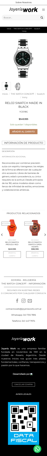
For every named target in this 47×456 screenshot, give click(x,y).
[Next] (41, 58)
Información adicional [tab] (14, 157)
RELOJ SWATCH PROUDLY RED (12, 243)
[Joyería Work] (23, 9)
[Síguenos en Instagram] (23, 301)
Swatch (37, 29)
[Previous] (6, 58)
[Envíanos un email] (30, 301)
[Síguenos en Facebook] (17, 301)
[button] (43, 9)
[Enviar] (42, 17)
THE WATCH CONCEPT (23, 29)
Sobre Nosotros (24, 2)
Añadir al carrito (23, 131)
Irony (24, 31)
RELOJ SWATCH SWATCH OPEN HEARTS (35, 244)
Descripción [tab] (8, 151)
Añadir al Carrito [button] (12, 254)
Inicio (9, 29)
